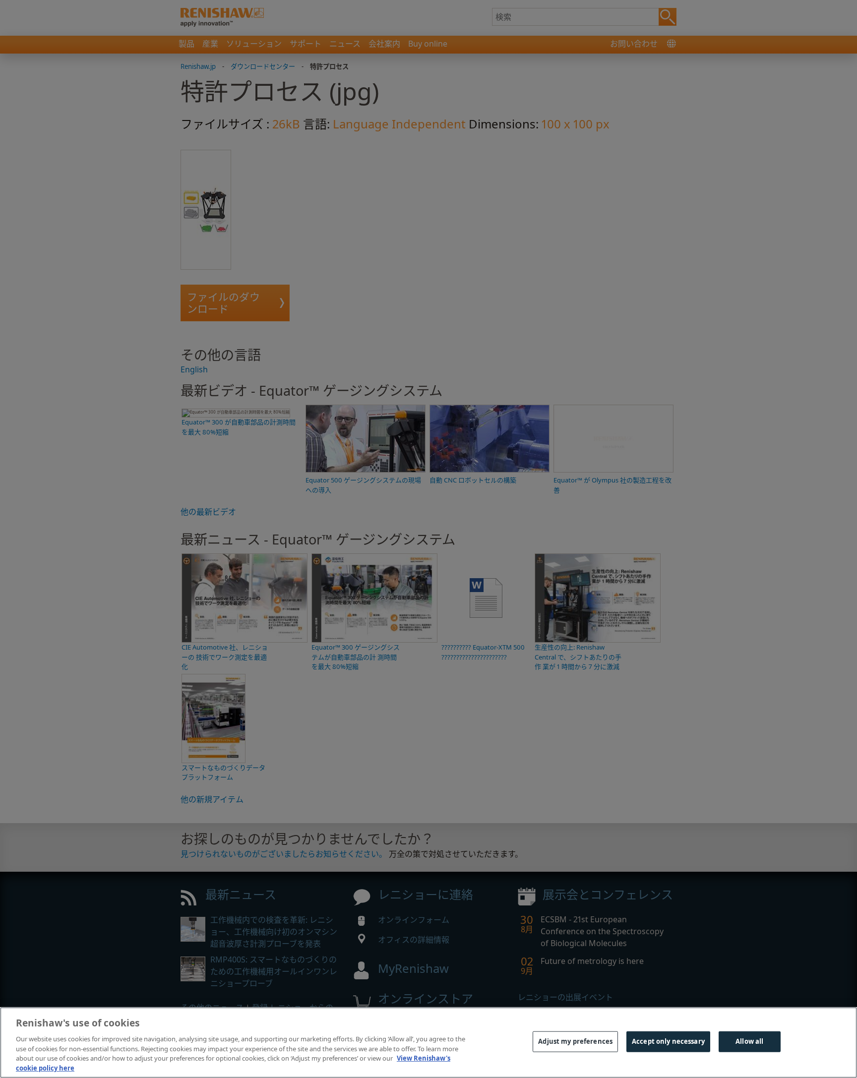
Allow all (749, 1041)
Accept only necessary (668, 1041)
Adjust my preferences (575, 1041)
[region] (428, 1042)
